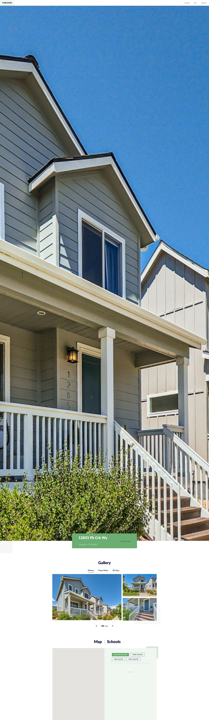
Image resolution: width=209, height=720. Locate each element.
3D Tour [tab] (116, 571)
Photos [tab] (91, 571)
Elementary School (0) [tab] (120, 654)
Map (195, 3)
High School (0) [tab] (118, 659)
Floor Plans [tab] (103, 571)
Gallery (187, 3)
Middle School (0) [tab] (138, 654)
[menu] (111, 3)
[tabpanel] (104, 600)
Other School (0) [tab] (133, 659)
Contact (204, 3)
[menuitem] (187, 3)
